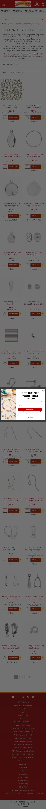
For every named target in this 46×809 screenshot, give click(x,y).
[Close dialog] (43, 391)
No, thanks (30, 417)
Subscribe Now (30, 409)
